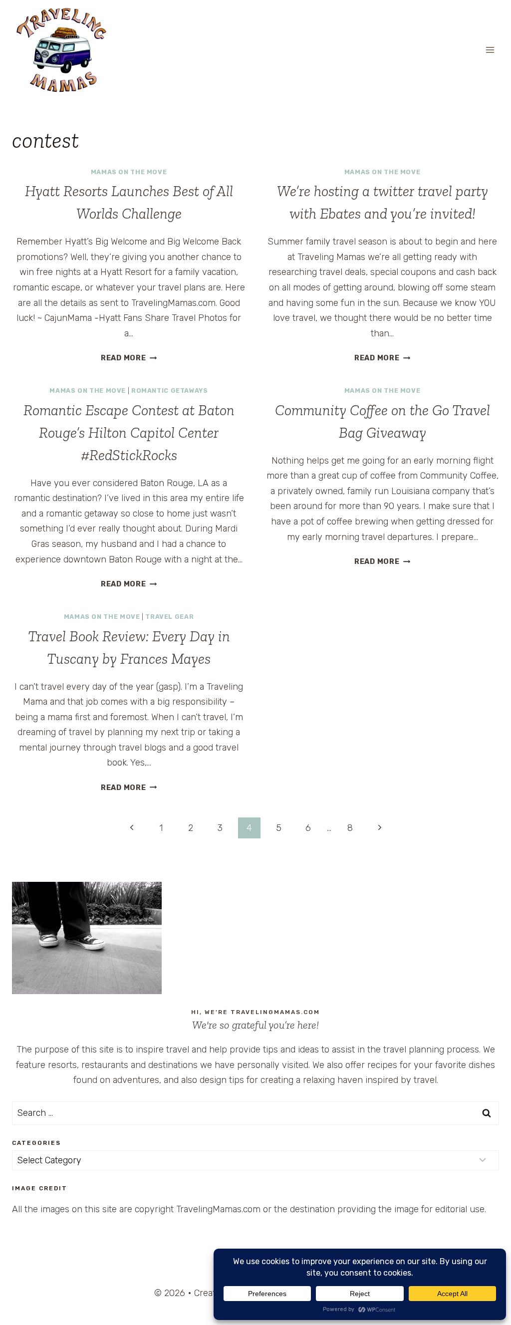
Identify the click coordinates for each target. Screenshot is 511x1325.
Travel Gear (169, 616)
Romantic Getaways (169, 390)
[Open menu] (490, 49)
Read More (129, 358)
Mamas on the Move (129, 172)
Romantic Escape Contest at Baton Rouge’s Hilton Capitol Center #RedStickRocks (129, 432)
